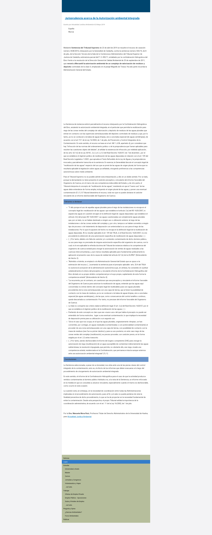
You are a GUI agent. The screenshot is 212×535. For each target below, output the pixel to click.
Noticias (66, 458)
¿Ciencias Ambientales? (73, 512)
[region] (107, 440)
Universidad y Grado (72, 469)
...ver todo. (68, 487)
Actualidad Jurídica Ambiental (79, 417)
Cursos (67, 476)
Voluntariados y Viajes (73, 483)
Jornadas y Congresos (73, 480)
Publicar (66, 519)
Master (67, 473)
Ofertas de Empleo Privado (74, 494)
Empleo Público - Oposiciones (75, 498)
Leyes (65, 462)
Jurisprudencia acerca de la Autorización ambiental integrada (102, 18)
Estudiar (66, 465)
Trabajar (66, 491)
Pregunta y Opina (69, 509)
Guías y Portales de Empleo (74, 501)
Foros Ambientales (72, 516)
